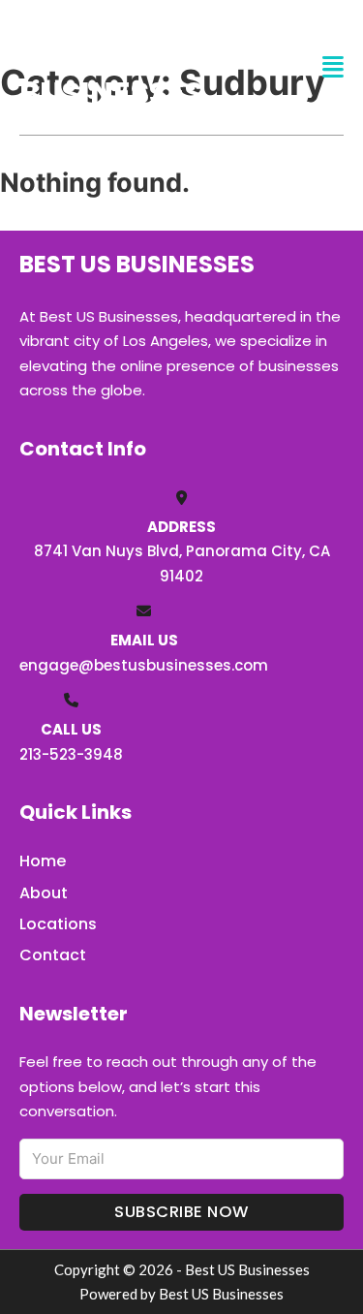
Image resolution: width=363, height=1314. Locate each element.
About (43, 893)
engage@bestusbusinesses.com (143, 665)
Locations (58, 924)
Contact (52, 955)
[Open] (333, 67)
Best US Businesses (111, 66)
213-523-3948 (71, 754)
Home (42, 861)
